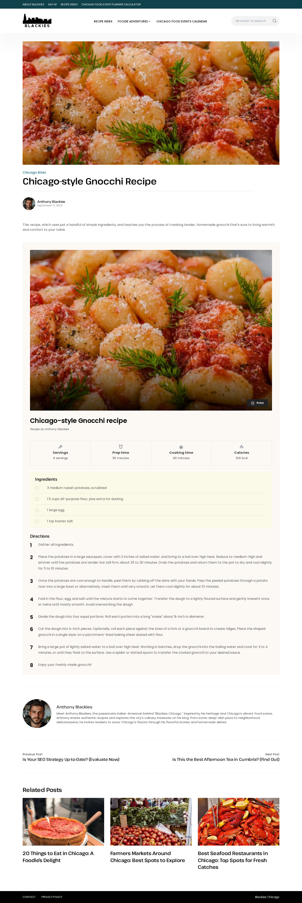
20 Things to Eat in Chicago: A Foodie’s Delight (58, 857)
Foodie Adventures (133, 21)
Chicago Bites (34, 172)
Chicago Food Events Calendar (181, 21)
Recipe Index (69, 4)
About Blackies (33, 4)
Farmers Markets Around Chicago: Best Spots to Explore (147, 857)
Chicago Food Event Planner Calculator (111, 4)
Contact (29, 897)
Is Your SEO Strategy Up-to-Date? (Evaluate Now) (71, 759)
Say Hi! (52, 4)
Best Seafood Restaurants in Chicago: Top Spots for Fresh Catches (233, 860)
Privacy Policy (51, 897)
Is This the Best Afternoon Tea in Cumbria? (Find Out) (225, 759)
